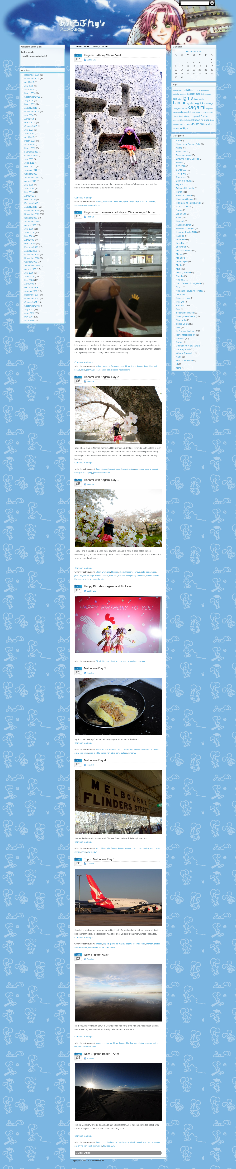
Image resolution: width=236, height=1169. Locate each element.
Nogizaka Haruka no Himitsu (189, 291)
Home (79, 46)
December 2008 (32, 254)
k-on (184, 108)
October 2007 (30, 302)
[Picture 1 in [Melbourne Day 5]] (118, 706)
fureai (122, 366)
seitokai (185, 120)
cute (143, 572)
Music (87, 46)
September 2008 (32, 265)
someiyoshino (80, 473)
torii (87, 1047)
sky (83, 1047)
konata (77, 370)
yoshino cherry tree (101, 473)
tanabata (151, 201)
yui (187, 128)
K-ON (178, 217)
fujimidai (104, 469)
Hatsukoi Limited (184, 195)
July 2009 (29, 229)
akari (175, 90)
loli (189, 112)
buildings (102, 848)
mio (185, 116)
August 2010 (30, 181)
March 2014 (30, 122)
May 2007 (29, 317)
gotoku (201, 99)
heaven (125, 1142)
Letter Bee (181, 239)
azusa (201, 90)
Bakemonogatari (184, 155)
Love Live (180, 243)
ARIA (178, 140)
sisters (126, 661)
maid (211, 112)
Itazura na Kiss (183, 206)
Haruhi (179, 192)
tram (118, 753)
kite (127, 1043)
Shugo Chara (182, 324)
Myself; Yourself (183, 272)
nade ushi (113, 575)
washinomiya (87, 205)
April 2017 (29, 82)
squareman (93, 947)
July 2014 (29, 115)
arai (108, 572)
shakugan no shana (200, 119)
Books (179, 162)
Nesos (179, 287)
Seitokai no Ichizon (185, 313)
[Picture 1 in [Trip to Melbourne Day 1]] (118, 897)
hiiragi (131, 201)
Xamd (179, 357)
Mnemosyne (182, 261)
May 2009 (29, 236)
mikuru (180, 116)
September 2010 (32, 177)
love (194, 112)
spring (89, 473)
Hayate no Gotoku (184, 199)
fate (179, 99)
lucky (198, 112)
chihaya (137, 572)
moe (189, 116)
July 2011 (28, 159)
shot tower (84, 753)
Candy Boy (181, 173)
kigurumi (153, 366)
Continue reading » (83, 198)
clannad (183, 94)
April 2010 (29, 196)
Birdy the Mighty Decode (187, 159)
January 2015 (30, 108)
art (97, 848)
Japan (179, 210)
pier (148, 1142)
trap (108, 370)
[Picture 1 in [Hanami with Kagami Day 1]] (118, 518)
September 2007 (32, 306)
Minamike (180, 258)
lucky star (204, 112)
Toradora (180, 338)
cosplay (191, 94)
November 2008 (32, 258)
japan (76, 575)
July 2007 (29, 309)
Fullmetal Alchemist (185, 188)
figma (125, 201)
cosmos (106, 366)
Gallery (96, 46)
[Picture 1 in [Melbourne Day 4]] (118, 802)
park (137, 469)
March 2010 (30, 199)
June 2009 (29, 232)
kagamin (209, 109)
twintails (96, 579)
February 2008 (31, 287)
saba (76, 753)
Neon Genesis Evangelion (188, 283)
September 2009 (32, 221)
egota (148, 572)
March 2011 (29, 166)
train (90, 579)
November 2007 (32, 298)
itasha (133, 366)
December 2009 (32, 210)
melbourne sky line (125, 749)
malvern (128, 848)
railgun (206, 116)
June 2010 (29, 188)
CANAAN (180, 166)
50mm (98, 572)
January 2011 (30, 170)
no (200, 115)
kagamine (177, 112)
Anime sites (181, 151)
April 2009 (29, 240)
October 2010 (30, 174)
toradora (188, 124)
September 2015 (32, 97)
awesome (191, 90)
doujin (203, 94)
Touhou (179, 342)
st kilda (97, 753)
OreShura (180, 294)
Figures (179, 184)
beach (98, 1043)
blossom (114, 572)
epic (175, 99)
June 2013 (29, 133)
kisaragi (90, 575)
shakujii (155, 469)
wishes (97, 205)
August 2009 (30, 225)
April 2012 (29, 144)
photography (131, 575)
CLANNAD (181, 170)
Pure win (90, 217)
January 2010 (30, 207)
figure (196, 99)
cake (105, 201)
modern (146, 848)
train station (110, 947)
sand (90, 1146)
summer (176, 124)
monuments (155, 848)
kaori (146, 366)
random (176, 120)
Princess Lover (183, 298)
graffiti (112, 944)
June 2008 (29, 276)
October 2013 (30, 126)
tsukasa (77, 205)
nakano (121, 575)
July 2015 (29, 100)
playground (155, 1142)
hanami (111, 469)
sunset (103, 753)
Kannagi (180, 221)
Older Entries (84, 1153)
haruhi (179, 102)
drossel (208, 94)
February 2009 (31, 247)
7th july (98, 661)
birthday (99, 201)
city (108, 848)
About (105, 46)
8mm (98, 469)
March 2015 (30, 104)
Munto (179, 265)
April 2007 (29, 320)
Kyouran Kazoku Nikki (186, 232)
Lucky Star (91, 60)
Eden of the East (183, 181)
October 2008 (30, 262)
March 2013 (30, 141)
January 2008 (30, 291)
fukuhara (115, 366)
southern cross (80, 947)
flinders (114, 848)
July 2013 (29, 130)
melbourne (137, 848)
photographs (146, 749)
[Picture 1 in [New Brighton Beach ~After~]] (118, 1092)
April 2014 (29, 119)
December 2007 (32, 295)
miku (175, 116)
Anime (179, 148)
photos (157, 944)
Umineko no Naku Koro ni (188, 346)
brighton (105, 1043)
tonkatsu (111, 753)
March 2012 (30, 148)
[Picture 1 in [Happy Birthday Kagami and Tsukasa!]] (118, 624)
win (102, 579)
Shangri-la (181, 320)
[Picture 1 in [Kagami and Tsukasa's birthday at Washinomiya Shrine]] (118, 279)
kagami (138, 201)
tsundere (208, 124)
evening (118, 1142)
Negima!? (180, 280)
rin (181, 120)
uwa (113, 1146)
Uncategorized (183, 349)
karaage (112, 749)
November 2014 (32, 111)
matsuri (105, 575)
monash (149, 944)
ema (120, 201)
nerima (131, 469)
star (212, 120)
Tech (178, 327)
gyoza (98, 749)
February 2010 (31, 203)
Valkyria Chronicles (185, 353)
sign (91, 753)
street (83, 852)
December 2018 (32, 75)
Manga (179, 254)
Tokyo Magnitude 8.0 (186, 335)
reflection (148, 1043)
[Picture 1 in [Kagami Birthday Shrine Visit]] (118, 122)
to (101, 1146)
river (142, 469)
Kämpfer (180, 236)
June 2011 (29, 163)
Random (90, 673)
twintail (176, 128)
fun (111, 1043)
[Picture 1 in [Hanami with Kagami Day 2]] (118, 415)
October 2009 (30, 218)
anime (180, 90)
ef (177, 364)
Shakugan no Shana (185, 316)
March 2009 (30, 243)
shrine (144, 201)
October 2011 (30, 155)
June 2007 (29, 313)
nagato (195, 116)
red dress (141, 575)
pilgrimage (90, 370)
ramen (155, 749)
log (131, 1043)
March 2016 (30, 93)
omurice (137, 749)
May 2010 (29, 192)
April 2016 (29, 89)
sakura (148, 469)
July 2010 (29, 185)
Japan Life (181, 214)
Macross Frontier (184, 250)
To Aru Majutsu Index (186, 331)
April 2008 (29, 284)
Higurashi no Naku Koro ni (188, 203)
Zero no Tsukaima (184, 360)
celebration (113, 201)
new (135, 1043)
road (98, 370)
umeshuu (132, 753)
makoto (98, 575)
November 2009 (32, 214)
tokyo (182, 124)
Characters (181, 177)
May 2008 (29, 280)
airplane (99, 944)
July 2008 (29, 273)
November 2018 (32, 78)
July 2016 (29, 86)
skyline (77, 852)
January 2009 (30, 251)
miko (83, 370)
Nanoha (180, 276)
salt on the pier (80, 1146)
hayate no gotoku (195, 103)
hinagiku (177, 108)
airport (106, 944)
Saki (178, 309)
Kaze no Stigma (183, 225)
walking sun (92, 852)
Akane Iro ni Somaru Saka (188, 144)
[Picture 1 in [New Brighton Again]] (118, 992)
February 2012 (31, 152)
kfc (134, 944)
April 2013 (29, 137)
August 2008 (30, 269)
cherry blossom (126, 572)
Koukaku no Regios (185, 228)
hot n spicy (120, 944)
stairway (96, 1146)
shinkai (84, 579)
